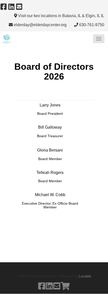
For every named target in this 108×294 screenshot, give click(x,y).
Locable (85, 276)
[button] (98, 38)
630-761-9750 (91, 25)
